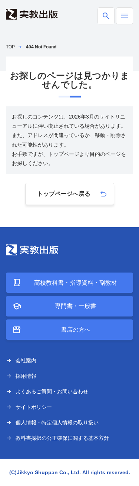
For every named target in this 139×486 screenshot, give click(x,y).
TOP (10, 47)
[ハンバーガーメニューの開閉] (124, 15)
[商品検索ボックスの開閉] (106, 15)
